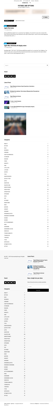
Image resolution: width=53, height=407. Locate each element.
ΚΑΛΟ (5, 204)
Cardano (6, 152)
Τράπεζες (6, 237)
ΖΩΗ (5, 198)
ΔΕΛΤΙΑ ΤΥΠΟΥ (7, 178)
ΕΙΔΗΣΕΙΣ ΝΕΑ (7, 185)
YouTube (27, 2)
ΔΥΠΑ (5, 180)
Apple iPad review (9, 28)
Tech (5, 26)
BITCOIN (6, 145)
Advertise (36, 0)
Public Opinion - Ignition (9, 403)
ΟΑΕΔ (5, 224)
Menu (46, 17)
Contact (32, 0)
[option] (32, 20)
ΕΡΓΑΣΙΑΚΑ (6, 193)
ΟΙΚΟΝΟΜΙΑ (6, 226)
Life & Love (6, 167)
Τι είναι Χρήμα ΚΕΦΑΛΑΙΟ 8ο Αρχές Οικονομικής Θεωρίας (22, 106)
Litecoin (6, 169)
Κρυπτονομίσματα (8, 222)
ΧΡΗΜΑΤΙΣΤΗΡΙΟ (8, 244)
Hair (5, 165)
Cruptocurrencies (8, 154)
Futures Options (8, 47)
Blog (5, 148)
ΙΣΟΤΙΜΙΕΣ (6, 200)
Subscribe (38, 290)
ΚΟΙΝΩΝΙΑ (6, 211)
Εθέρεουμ (6, 183)
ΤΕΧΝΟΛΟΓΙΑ (7, 235)
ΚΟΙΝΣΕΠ (6, 209)
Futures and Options (26, 6)
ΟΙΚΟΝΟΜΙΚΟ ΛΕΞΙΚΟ (8, 228)
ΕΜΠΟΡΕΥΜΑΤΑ (7, 187)
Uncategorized (7, 176)
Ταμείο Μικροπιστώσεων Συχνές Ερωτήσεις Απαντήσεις (22, 86)
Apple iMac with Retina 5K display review (15, 45)
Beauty (6, 143)
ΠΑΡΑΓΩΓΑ (6, 231)
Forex (5, 161)
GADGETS (6, 163)
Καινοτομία (7, 202)
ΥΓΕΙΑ (5, 239)
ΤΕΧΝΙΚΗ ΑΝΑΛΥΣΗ (8, 233)
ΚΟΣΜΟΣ (6, 218)
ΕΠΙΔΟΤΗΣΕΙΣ (7, 189)
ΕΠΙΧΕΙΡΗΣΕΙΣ (7, 191)
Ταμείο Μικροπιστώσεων (19, 20)
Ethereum (6, 156)
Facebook (23, 2)
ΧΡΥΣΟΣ (6, 246)
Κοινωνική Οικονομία (9, 215)
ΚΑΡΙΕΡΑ (6, 207)
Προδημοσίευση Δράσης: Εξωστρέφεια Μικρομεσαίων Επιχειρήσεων (24, 91)
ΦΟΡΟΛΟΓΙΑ (6, 242)
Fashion (6, 159)
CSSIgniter (37, 403)
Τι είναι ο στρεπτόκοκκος (15, 101)
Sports (6, 172)
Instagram (11, 76)
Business (6, 150)
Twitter (24, 2)
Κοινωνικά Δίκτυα (8, 213)
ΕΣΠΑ (5, 196)
